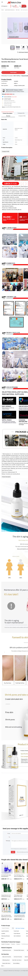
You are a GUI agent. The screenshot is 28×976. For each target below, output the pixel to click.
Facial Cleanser (17, 933)
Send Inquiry (13, 72)
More (2, 965)
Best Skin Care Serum (16, 960)
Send (13, 852)
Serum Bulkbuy (16, 963)
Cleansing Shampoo (5, 936)
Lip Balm (3, 933)
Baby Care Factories (6, 956)
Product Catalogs (20, 928)
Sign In (3, 107)
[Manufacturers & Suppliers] (14, 2)
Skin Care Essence (24, 9)
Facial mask (16, 931)
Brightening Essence (6, 950)
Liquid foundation (5, 931)
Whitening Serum (6, 960)
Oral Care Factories (18, 956)
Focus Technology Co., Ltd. (17, 970)
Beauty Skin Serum (6, 963)
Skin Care (17, 9)
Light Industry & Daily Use (9, 9)
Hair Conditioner (17, 936)
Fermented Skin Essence (19, 950)
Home (2, 9)
